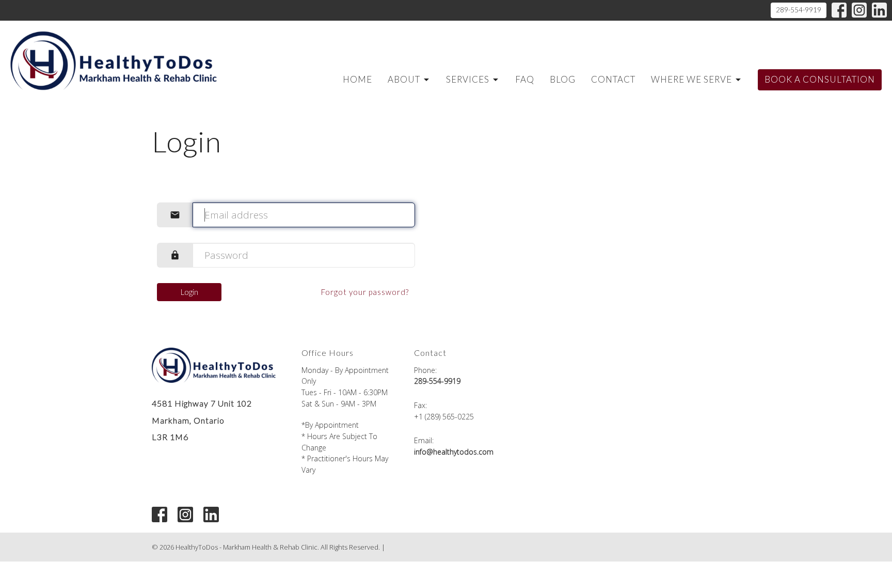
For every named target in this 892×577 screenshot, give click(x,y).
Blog (563, 79)
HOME (357, 79)
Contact (613, 79)
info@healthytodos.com (453, 452)
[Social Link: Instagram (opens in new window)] (859, 10)
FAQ (524, 79)
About (404, 79)
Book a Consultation (819, 79)
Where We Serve (691, 79)
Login (189, 292)
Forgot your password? (365, 292)
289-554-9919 (798, 10)
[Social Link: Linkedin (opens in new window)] (879, 10)
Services (467, 79)
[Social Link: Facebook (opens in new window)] (839, 10)
